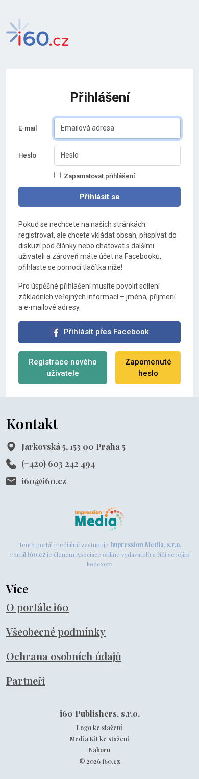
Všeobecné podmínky (56, 631)
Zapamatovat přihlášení (99, 176)
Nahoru (99, 750)
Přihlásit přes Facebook (106, 331)
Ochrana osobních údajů (63, 656)
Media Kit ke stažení (99, 739)
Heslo (27, 155)
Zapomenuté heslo (148, 367)
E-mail (27, 128)
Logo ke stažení (99, 727)
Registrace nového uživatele (63, 367)
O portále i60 (37, 607)
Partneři (25, 680)
